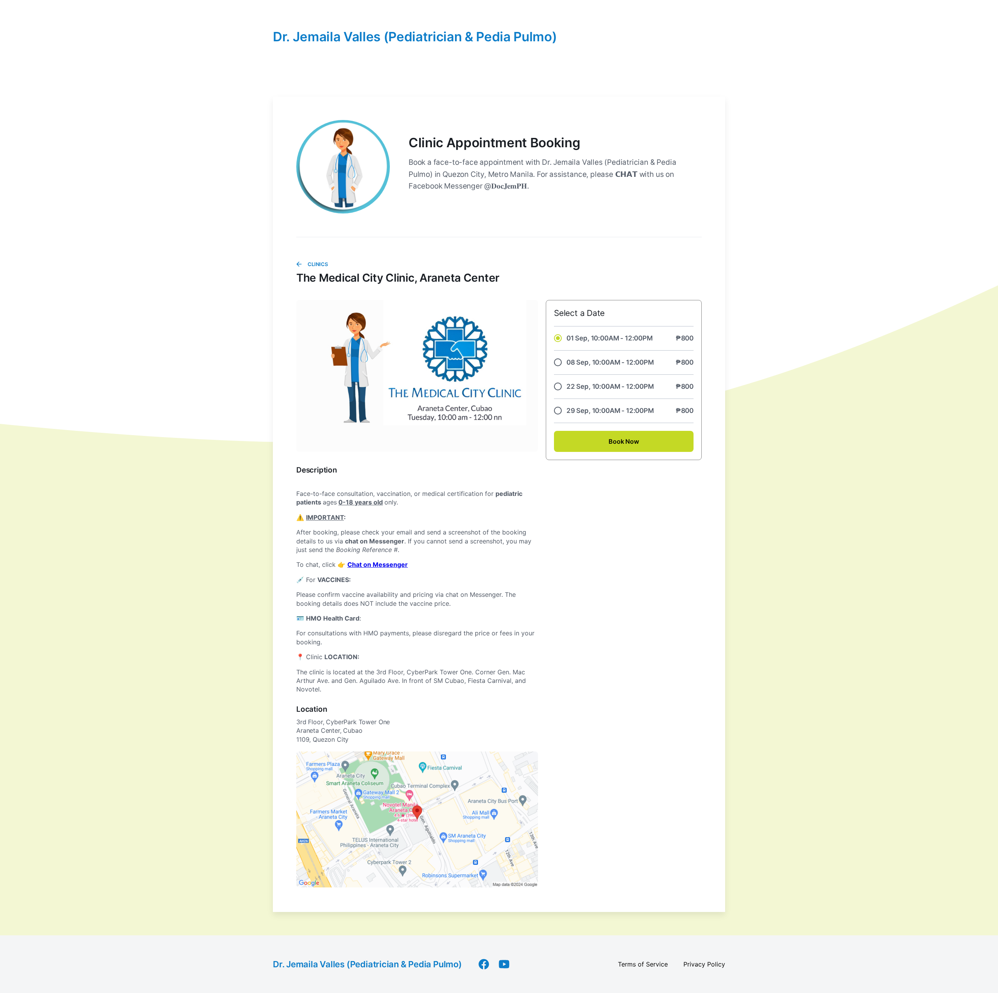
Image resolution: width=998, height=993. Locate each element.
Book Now (624, 441)
